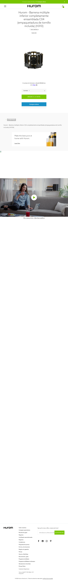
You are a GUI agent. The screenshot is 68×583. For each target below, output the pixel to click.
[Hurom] (34, 6)
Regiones (21, 539)
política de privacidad (48, 578)
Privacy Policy (22, 566)
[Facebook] (38, 541)
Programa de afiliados (24, 559)
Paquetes (21, 535)
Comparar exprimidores (24, 530)
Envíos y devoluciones (24, 547)
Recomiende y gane (24, 556)
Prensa (20, 552)
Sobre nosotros (22, 527)
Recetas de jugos (23, 532)
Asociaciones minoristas (25, 564)
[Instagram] (47, 541)
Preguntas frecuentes (24, 544)
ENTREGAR (60, 532)
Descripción (11, 120)
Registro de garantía (24, 549)
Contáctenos (22, 542)
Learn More (17, 143)
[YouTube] (43, 541)
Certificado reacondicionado (25, 537)
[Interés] (51, 541)
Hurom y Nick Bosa (23, 554)
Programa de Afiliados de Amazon (27, 561)
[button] (64, 1)
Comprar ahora (42, 1)
